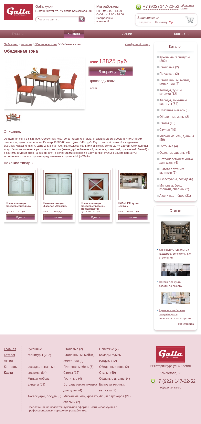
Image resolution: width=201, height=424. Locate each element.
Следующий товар (137, 44)
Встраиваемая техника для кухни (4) (176, 160)
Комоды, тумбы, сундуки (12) (171, 92)
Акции (127, 34)
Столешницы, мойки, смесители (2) (174, 82)
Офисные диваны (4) (174, 152)
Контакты (181, 34)
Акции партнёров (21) (175, 195)
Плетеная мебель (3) (174, 110)
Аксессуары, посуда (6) (176, 179)
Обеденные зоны (46, 44)
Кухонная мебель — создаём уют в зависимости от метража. (175, 314)
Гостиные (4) (168, 146)
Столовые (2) (169, 67)
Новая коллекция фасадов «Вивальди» (19, 204)
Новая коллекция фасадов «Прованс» (55, 204)
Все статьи (186, 323)
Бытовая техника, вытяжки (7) (172, 170)
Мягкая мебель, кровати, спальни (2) (174, 187)
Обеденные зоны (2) (174, 116)
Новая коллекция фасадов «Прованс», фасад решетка (93, 206)
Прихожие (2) (169, 73)
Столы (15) (167, 123)
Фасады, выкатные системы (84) (173, 102)
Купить (20, 217)
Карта (8, 372)
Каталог (74, 34)
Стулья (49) (167, 129)
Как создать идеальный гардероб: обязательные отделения (175, 253)
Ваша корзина (147, 17)
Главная (19, 34)
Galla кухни (11, 44)
